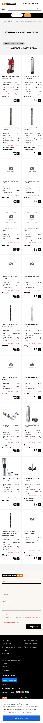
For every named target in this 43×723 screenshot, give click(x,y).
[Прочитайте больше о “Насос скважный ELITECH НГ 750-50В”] (18, 504)
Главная (4, 21)
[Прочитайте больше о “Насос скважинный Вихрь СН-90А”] (39, 397)
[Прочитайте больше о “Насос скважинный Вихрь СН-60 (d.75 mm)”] (18, 349)
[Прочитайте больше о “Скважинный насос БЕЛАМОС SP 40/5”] (39, 558)
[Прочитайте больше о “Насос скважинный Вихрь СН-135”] (18, 249)
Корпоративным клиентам (11, 647)
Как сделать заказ (30, 640)
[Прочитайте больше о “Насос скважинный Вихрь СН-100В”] (39, 201)
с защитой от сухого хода (13, 43)
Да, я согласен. (21, 718)
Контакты (5, 650)
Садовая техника (12, 21)
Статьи (4, 663)
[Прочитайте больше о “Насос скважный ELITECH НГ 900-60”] (39, 504)
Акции (27, 15)
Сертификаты (6, 644)
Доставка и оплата (30, 644)
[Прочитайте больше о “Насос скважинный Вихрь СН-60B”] (39, 349)
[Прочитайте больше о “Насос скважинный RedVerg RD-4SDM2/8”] (39, 153)
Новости (5, 667)
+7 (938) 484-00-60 (31, 4)
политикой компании (31, 617)
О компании (16, 15)
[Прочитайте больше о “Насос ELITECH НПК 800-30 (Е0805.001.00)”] (18, 100)
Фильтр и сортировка (24, 48)
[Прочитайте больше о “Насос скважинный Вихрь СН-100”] (18, 201)
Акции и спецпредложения (11, 660)
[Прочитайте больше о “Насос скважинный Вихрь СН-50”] (39, 249)
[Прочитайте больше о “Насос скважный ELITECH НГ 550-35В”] (18, 450)
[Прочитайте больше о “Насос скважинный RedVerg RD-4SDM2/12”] (18, 153)
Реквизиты (5, 670)
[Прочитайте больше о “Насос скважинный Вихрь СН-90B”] (18, 397)
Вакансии (5, 653)
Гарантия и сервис (30, 647)
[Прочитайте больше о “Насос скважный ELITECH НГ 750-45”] (39, 450)
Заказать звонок (9, 680)
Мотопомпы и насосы (25, 21)
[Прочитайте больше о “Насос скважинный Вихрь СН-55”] (39, 296)
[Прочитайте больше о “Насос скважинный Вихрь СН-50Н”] (18, 296)
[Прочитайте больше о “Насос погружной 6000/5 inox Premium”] (39, 100)
